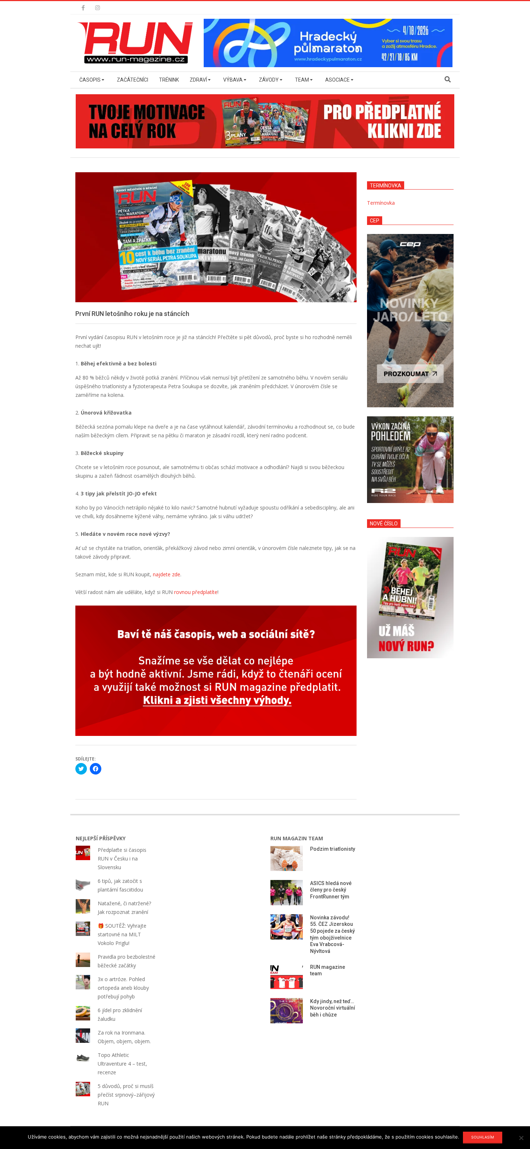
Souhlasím (482, 1137)
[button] (137, 43)
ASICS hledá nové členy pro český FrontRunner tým (331, 889)
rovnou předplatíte (195, 592)
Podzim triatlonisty (332, 849)
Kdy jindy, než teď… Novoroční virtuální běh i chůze (332, 1008)
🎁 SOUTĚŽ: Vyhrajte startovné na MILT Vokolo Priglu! (122, 934)
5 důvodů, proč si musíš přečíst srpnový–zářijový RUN (126, 1095)
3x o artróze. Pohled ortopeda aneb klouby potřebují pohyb (123, 988)
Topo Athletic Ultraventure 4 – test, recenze (122, 1064)
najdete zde (166, 574)
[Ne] (521, 1137)
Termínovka (381, 202)
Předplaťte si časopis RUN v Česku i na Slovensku (122, 858)
